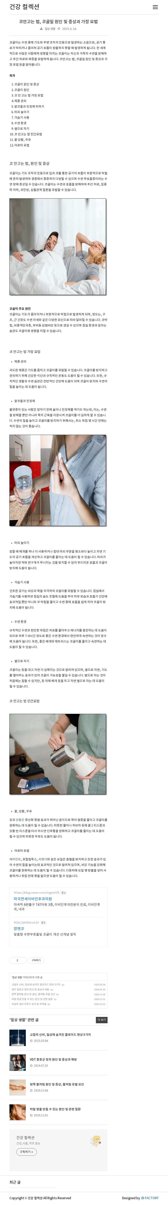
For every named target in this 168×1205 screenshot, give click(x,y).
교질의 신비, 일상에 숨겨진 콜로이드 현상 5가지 (36, 984)
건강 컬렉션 (25, 1138)
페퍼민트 (15, 859)
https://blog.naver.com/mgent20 (36, 893)
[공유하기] (22, 960)
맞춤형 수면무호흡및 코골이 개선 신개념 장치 (45, 934)
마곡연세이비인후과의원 (33, 899)
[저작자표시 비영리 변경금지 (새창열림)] (49, 960)
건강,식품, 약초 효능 (28, 1143)
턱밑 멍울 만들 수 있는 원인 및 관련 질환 (32, 999)
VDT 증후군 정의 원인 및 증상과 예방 (30, 989)
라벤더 (43, 859)
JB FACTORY (150, 1198)
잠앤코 (19, 929)
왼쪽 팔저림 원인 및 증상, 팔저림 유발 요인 (33, 994)
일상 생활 (50, 29)
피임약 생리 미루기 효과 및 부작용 (29, 1004)
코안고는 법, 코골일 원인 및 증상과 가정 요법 (58, 21)
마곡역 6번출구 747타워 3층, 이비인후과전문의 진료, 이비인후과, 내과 (57, 907)
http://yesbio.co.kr (26, 922)
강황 (19, 820)
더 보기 (102, 1020)
